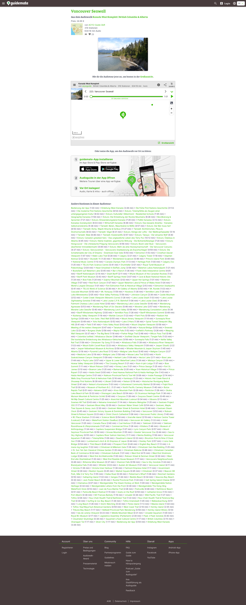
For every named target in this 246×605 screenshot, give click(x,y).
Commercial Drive (120, 426)
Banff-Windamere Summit (152, 312)
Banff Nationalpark (86, 273)
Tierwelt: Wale (83, 235)
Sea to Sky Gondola (151, 462)
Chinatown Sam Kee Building (151, 447)
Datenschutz (121, 601)
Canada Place (99, 423)
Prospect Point (120, 444)
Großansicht (146, 76)
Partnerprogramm (112, 552)
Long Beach (82, 504)
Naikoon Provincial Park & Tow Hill (119, 375)
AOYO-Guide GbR (97, 25)
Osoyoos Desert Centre (148, 396)
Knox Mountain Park (123, 390)
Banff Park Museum (86, 276)
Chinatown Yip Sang (100, 342)
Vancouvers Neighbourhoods (159, 459)
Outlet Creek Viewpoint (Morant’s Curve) (101, 297)
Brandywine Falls (79, 465)
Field (89, 324)
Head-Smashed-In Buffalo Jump (111, 267)
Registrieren (67, 547)
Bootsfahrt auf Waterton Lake (86, 270)
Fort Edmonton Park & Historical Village (124, 285)
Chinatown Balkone (133, 450)
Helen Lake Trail (99, 256)
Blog (106, 547)
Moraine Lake (141, 306)
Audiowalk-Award (88, 557)
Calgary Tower (145, 256)
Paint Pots (140, 315)
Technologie (88, 568)
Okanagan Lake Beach (111, 393)
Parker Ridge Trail (129, 333)
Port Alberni (76, 495)
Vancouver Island (157, 465)
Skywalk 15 (95, 259)
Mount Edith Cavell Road (94, 345)
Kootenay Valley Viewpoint (85, 315)
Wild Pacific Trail (152, 495)
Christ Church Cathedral (117, 414)
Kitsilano (144, 426)
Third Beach (95, 444)
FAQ (128, 547)
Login (64, 552)
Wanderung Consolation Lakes (153, 309)
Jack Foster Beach (91, 480)
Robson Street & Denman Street (140, 456)
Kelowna (98, 390)
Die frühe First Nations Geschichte (151, 208)
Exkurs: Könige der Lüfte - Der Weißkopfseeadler (146, 232)
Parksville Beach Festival (94, 492)
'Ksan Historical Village (146, 369)
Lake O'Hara (128, 321)
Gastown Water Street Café (130, 405)
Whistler (102, 465)
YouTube (151, 557)
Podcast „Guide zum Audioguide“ (133, 571)
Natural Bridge (145, 327)
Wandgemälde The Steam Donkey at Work (119, 483)
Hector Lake (144, 357)
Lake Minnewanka (79, 294)
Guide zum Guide (131, 554)
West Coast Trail (131, 507)
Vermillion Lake (152, 291)
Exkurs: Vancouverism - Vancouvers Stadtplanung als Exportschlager (115, 250)
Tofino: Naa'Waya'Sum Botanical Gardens (92, 507)
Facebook (151, 552)
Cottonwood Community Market (135, 384)
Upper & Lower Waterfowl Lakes (121, 360)
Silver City (100, 522)
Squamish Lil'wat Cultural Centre (121, 519)
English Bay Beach (148, 444)
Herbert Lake (120, 357)
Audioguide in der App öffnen (97, 177)
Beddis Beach (136, 477)
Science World (108, 417)
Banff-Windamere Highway (89, 312)
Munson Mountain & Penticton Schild (88, 396)
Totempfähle (98, 438)
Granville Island (134, 417)
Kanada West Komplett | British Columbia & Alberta (120, 17)
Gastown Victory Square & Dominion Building (109, 411)
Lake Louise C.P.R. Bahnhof (115, 300)
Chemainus (82, 483)
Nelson (126, 381)
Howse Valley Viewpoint (82, 363)
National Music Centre (83, 262)
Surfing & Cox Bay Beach (99, 501)
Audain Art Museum (128, 465)
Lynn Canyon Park (142, 429)
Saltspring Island (91, 477)
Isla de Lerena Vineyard (88, 513)
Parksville (139, 489)
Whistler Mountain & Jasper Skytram (143, 348)
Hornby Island (157, 507)
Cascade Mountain (79, 291)
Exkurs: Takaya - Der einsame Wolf (151, 235)
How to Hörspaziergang (133, 562)
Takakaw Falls (120, 327)
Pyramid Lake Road (99, 351)
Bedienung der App (80, 208)
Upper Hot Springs (140, 279)
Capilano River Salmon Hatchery (111, 435)
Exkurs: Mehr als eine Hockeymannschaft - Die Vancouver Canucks (141, 247)
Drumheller (126, 264)
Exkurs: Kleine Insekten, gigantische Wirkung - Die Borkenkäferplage (122, 241)
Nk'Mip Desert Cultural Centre (85, 399)
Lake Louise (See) (148, 300)
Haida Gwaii (94, 372)
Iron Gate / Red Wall (100, 318)
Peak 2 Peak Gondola (153, 516)
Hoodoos (129, 291)
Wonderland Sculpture (123, 259)
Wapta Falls (118, 330)
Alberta (74, 351)
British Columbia (155, 519)
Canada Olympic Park (115, 262)
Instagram (152, 547)
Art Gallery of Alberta (127, 288)
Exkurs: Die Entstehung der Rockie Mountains (124, 217)
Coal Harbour (124, 423)
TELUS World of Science (94, 288)
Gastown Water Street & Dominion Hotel (126, 408)
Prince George (145, 366)
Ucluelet (128, 495)
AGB (109, 601)
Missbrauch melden (109, 564)
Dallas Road (110, 474)
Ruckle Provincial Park (123, 480)
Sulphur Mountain (111, 279)
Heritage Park (144, 262)
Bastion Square (96, 471)
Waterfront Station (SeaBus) (105, 420)
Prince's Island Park (155, 259)
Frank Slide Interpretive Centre (150, 270)
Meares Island (157, 504)
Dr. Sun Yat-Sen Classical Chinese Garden (92, 450)
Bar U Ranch (118, 270)
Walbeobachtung (159, 501)
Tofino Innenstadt (131, 501)
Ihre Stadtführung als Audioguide (133, 582)
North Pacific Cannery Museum (137, 387)
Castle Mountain (167, 294)
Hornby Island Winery (158, 510)
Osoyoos (121, 396)
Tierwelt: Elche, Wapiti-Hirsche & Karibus (102, 229)
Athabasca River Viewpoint (161, 342)
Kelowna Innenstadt (108, 402)
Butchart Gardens (166, 474)
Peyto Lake (88, 360)
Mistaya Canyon (155, 360)
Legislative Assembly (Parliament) (115, 516)
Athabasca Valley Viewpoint (130, 345)
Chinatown (147, 471)
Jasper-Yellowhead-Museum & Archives (95, 348)
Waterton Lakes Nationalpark (151, 267)
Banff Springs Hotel (117, 276)
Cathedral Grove (154, 492)
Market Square (123, 471)
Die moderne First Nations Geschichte (94, 211)
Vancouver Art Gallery (140, 420)
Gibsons (153, 399)
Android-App (175, 547)
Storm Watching (108, 504)
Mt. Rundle (155, 288)
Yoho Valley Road (111, 324)
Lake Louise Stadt (140, 297)
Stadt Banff (112, 273)
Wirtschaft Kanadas (113, 223)
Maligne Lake (109, 354)
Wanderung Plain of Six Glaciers (107, 306)
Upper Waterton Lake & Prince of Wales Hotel (139, 282)
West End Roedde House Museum (118, 459)
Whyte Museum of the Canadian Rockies (148, 273)
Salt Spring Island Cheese (157, 480)
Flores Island (133, 504)
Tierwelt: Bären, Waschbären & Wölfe (117, 226)
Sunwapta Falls (142, 339)
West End (135, 453)
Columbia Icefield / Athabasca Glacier (94, 336)
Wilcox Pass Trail (158, 333)
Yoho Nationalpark (101, 321)
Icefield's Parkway (144, 330)
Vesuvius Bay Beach (164, 477)
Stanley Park (145, 441)
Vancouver (147, 411)
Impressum (135, 601)
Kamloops (128, 378)
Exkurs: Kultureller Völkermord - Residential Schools (130, 214)
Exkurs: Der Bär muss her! (159, 226)
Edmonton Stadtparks (164, 285)
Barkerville (118, 369)
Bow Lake (166, 357)
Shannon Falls (123, 462)
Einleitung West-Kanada (112, 208)
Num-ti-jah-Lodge (144, 363)
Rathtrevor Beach (164, 489)
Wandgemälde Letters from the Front (109, 486)
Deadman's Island (124, 438)
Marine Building (144, 435)
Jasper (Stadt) (162, 345)
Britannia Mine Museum (93, 462)
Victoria (76, 468)
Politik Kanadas (145, 220)
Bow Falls (87, 279)
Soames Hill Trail (78, 402)
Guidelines (109, 557)
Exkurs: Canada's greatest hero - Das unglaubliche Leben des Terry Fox (110, 238)
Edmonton (140, 253)
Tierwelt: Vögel (105, 232)
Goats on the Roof (125, 492)
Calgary (123, 256)
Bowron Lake (95, 369)
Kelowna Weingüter (137, 402)
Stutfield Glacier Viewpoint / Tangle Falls (143, 336)
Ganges (114, 477)
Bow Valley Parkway (109, 294)
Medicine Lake (84, 354)
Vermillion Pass (121, 312)
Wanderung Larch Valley (115, 309)
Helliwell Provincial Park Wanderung (118, 510)
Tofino (74, 498)
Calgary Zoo (168, 262)
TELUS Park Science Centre (95, 264)
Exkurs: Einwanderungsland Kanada (108, 220)
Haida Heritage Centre (81, 375)
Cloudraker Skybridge (83, 519)
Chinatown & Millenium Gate (113, 447)
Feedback (130, 590)
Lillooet (107, 381)
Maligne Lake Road (129, 351)
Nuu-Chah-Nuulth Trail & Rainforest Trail (107, 498)
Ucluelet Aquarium (153, 513)
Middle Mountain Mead (122, 513)
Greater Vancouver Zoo (145, 432)
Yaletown (147, 423)
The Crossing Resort (114, 363)
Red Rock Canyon (97, 282)
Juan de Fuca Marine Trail (111, 489)
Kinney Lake (121, 366)
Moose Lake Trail (135, 354)
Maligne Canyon (157, 351)
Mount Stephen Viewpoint (143, 324)
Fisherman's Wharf (137, 474)
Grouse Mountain (114, 432)
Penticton (149, 390)
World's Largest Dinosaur (82, 285)
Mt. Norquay (107, 291)
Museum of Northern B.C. (99, 387)
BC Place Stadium (81, 417)
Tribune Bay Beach (81, 510)
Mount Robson (96, 366)
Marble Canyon (116, 315)
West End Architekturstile (101, 456)
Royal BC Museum (79, 516)
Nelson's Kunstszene (98, 384)
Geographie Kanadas (81, 217)
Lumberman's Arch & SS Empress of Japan (107, 441)
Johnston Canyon (139, 294)
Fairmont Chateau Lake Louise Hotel (88, 303)
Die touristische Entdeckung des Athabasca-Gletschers (96, 339)
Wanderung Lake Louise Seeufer (132, 303)
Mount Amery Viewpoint (133, 318)
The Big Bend (103, 333)
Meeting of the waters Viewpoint (86, 327)
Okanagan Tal (77, 522)
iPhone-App (174, 552)
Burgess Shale (94, 330)
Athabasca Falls (129, 342)
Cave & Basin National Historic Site (155, 276)
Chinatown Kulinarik (110, 453)
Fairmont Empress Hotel (136, 468)
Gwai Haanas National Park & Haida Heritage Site (135, 372)
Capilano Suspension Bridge (109, 429)
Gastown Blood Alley (96, 405)
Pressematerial (90, 563)
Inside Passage (155, 375)
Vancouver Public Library (151, 414)
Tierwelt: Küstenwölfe (113, 235)
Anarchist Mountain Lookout (124, 399)
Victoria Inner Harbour (102, 468)
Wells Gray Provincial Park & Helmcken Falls (91, 378)
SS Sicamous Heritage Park (147, 393)
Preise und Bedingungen (89, 549)
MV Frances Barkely (103, 495)
